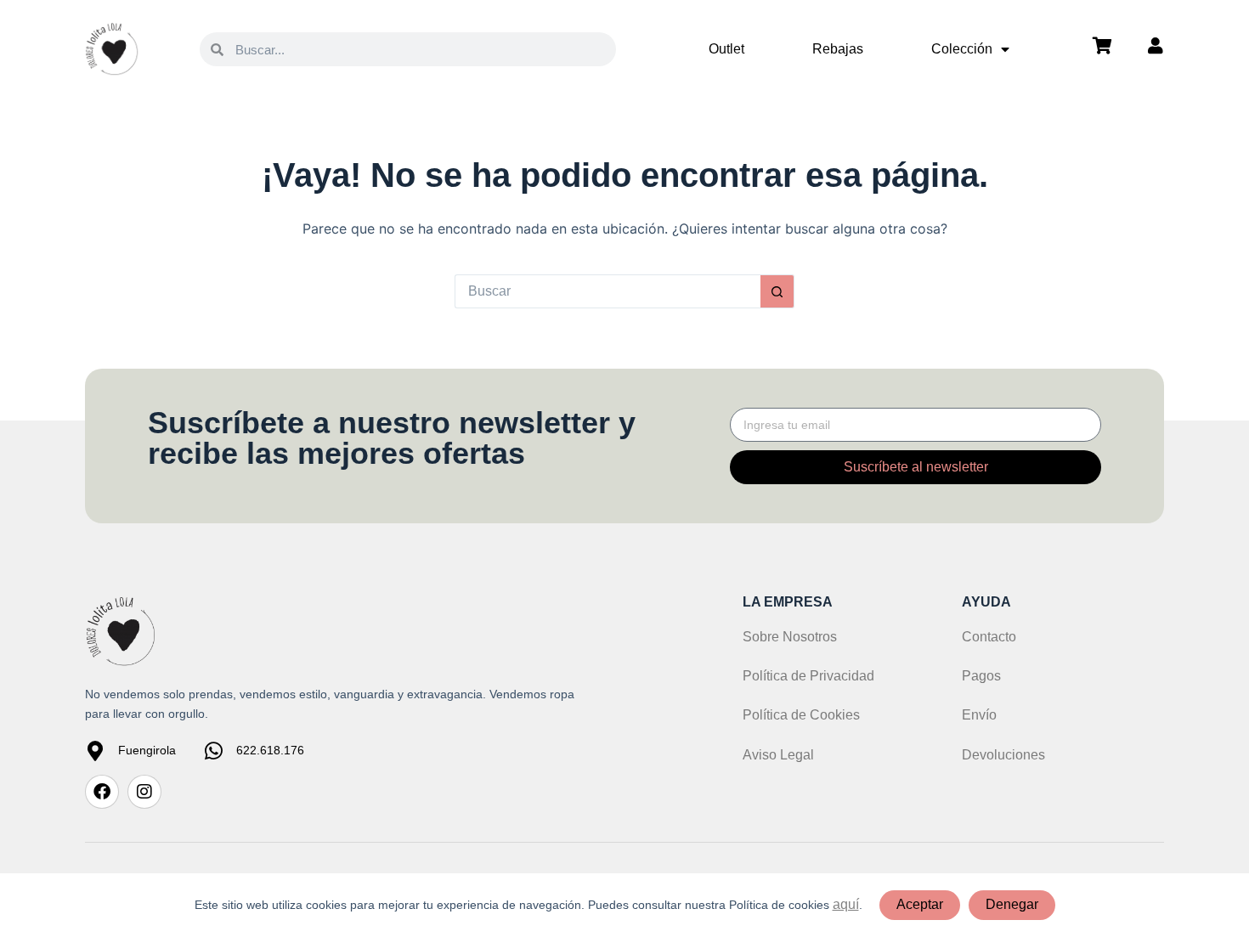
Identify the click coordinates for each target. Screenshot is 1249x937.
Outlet (726, 49)
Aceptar (919, 904)
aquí (846, 904)
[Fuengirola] (95, 751)
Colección (961, 49)
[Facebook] (102, 792)
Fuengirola (147, 750)
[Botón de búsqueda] (777, 291)
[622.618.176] (213, 751)
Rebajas (837, 49)
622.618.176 (270, 750)
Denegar (1012, 904)
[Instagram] (144, 792)
